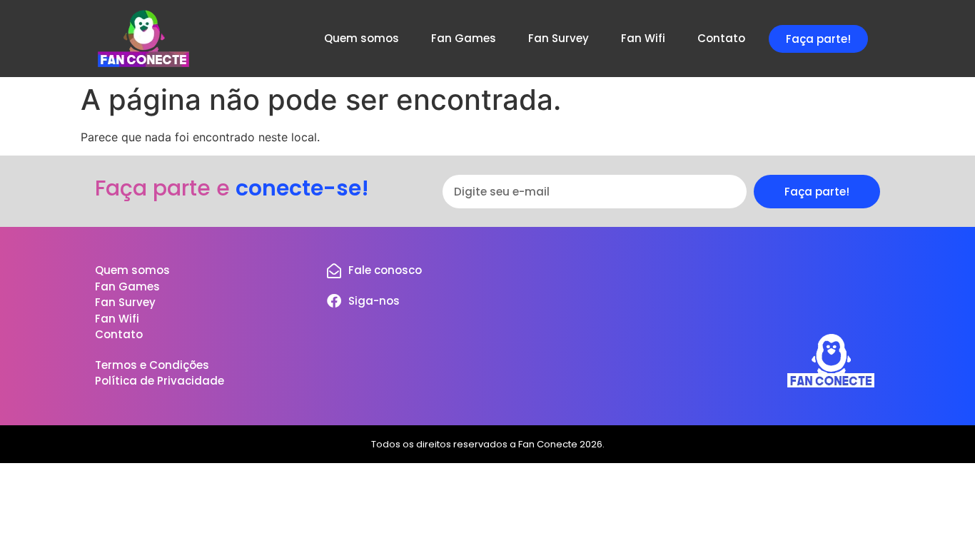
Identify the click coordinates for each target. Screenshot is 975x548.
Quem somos (361, 38)
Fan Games (463, 38)
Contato (721, 38)
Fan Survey (558, 38)
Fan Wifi (643, 38)
